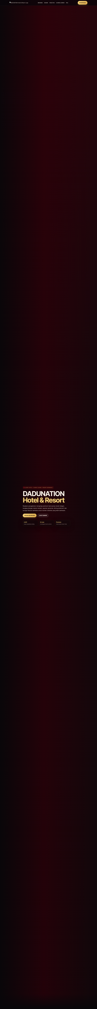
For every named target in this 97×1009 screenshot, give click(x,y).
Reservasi (82, 2)
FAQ (67, 2)
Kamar (46, 2)
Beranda (40, 2)
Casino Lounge (60, 2)
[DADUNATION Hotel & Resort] (19, 3)
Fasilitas (52, 2)
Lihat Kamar (43, 515)
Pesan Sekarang (29, 515)
